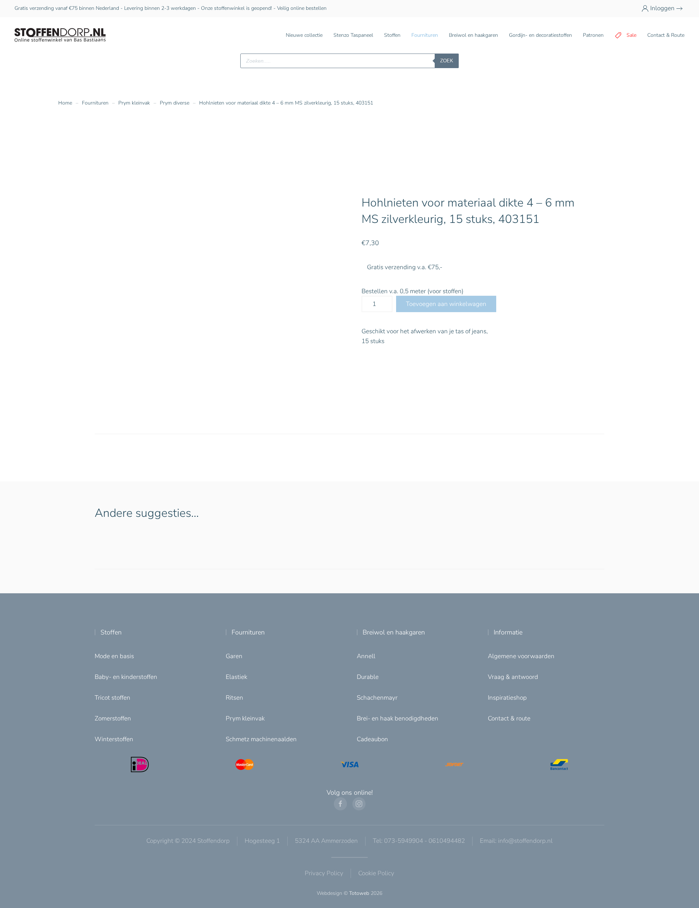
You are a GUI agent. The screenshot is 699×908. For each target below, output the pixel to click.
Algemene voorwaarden (521, 656)
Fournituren (248, 632)
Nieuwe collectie (304, 35)
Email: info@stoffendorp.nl (516, 841)
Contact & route (509, 718)
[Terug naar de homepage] (60, 35)
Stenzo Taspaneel (353, 35)
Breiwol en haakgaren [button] (473, 35)
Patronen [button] (593, 35)
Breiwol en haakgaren (394, 632)
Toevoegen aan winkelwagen (446, 304)
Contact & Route (665, 35)
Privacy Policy (324, 873)
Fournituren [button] (424, 35)
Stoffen (111, 632)
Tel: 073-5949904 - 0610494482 (419, 841)
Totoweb (359, 893)
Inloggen (662, 8)
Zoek (446, 60)
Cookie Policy (376, 873)
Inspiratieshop (507, 697)
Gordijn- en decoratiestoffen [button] (540, 35)
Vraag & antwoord (513, 677)
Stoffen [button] (392, 35)
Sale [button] (631, 35)
